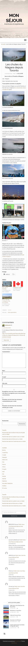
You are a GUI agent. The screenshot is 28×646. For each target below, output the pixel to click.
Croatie (4, 455)
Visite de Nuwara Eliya (15, 615)
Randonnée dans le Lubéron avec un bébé (13, 436)
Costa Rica (5, 452)
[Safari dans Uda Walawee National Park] (6, 607)
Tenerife (4, 430)
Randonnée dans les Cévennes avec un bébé (14, 441)
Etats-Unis (4, 459)
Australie (4, 447)
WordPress (17, 641)
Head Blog (14, 643)
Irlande (4, 476)
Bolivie (4, 450)
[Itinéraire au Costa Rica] (6, 612)
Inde (3, 471)
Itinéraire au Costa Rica (15, 610)
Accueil (3, 44)
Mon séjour (14, 18)
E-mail (4, 377)
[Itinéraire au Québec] (18, 284)
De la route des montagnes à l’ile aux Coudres (6, 301)
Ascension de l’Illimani (15, 620)
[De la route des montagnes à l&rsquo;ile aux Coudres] (7, 296)
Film (3, 462)
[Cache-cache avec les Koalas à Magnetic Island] (6, 626)
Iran (3, 474)
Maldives (4, 481)
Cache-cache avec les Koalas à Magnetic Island (17, 625)
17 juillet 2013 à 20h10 (6, 327)
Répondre (6, 340)
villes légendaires (12, 312)
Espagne (4, 457)
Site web (4, 383)
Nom (3, 370)
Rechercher (5, 420)
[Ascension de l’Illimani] (6, 621)
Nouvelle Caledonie (7, 483)
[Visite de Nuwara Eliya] (6, 616)
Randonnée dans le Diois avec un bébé (12, 439)
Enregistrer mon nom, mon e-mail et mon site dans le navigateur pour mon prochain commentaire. (14, 393)
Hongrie (4, 469)
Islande (4, 478)
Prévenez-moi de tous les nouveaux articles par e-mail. (12, 406)
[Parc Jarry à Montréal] (7, 284)
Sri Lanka (4, 488)
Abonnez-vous (14, 515)
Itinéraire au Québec (18, 287)
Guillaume (20, 73)
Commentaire (6, 351)
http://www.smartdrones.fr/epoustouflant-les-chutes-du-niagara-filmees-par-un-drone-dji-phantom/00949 (14, 335)
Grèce (3, 466)
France (4, 464)
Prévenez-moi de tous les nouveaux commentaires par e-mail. (12, 400)
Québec (9, 310)
